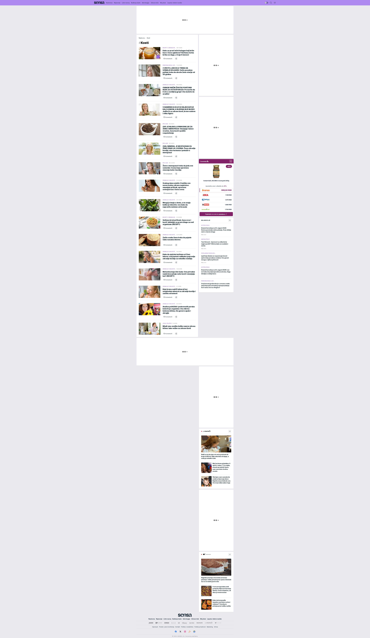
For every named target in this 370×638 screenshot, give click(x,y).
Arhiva (216, 627)
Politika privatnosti (200, 627)
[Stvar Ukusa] (218, 623)
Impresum (155, 627)
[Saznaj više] (229, 431)
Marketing (210, 627)
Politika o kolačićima (187, 627)
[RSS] (190, 631)
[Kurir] (151, 623)
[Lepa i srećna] (191, 623)
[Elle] (173, 623)
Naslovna (142, 38)
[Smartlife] (199, 623)
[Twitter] (180, 631)
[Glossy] (184, 623)
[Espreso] (166, 623)
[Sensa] (99, 3)
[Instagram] (185, 631)
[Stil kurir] (179, 623)
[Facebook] (176, 631)
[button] (168, 58)
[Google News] (194, 631)
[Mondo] (159, 623)
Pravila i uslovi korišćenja (166, 627)
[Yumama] (208, 623)
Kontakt (177, 627)
